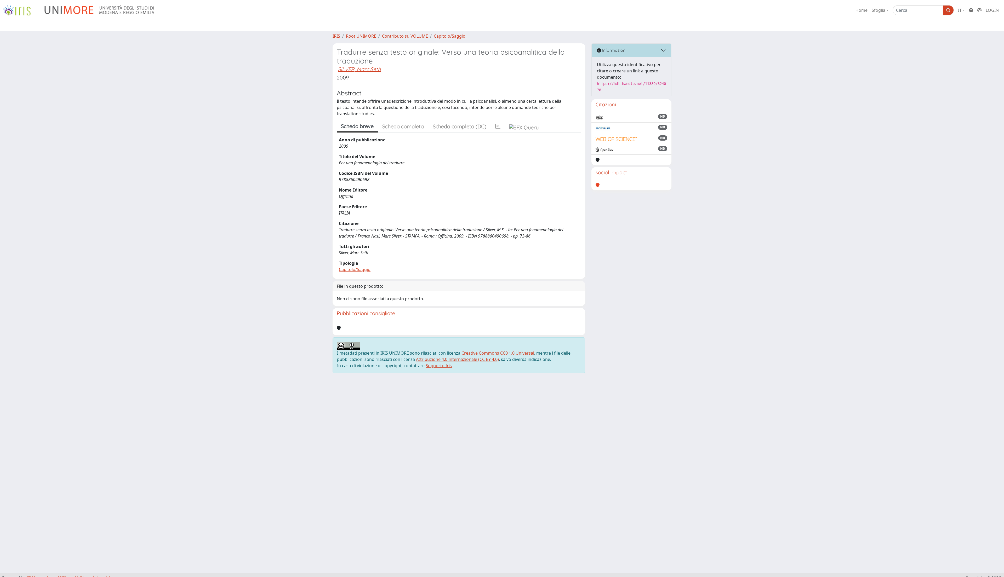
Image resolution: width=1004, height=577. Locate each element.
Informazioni (613, 50)
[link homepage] (19, 10)
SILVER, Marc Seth (359, 69)
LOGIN (992, 10)
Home (861, 10)
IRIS (336, 36)
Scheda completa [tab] (403, 126)
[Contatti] (979, 10)
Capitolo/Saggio (449, 36)
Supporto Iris (439, 365)
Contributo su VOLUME (405, 36)
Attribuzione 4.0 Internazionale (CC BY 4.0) (457, 359)
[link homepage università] (99, 10)
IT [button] (960, 10)
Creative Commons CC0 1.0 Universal (497, 353)
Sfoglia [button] (878, 10)
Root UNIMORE (361, 36)
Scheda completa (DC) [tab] (459, 126)
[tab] (498, 126)
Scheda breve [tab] (357, 126)
